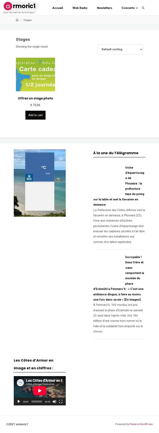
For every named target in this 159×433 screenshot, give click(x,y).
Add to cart (35, 115)
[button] (20, 183)
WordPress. (146, 424)
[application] (40, 390)
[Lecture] (19, 401)
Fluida (133, 424)
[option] (40, 183)
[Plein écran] (61, 401)
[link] (143, 8)
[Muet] (54, 401)
